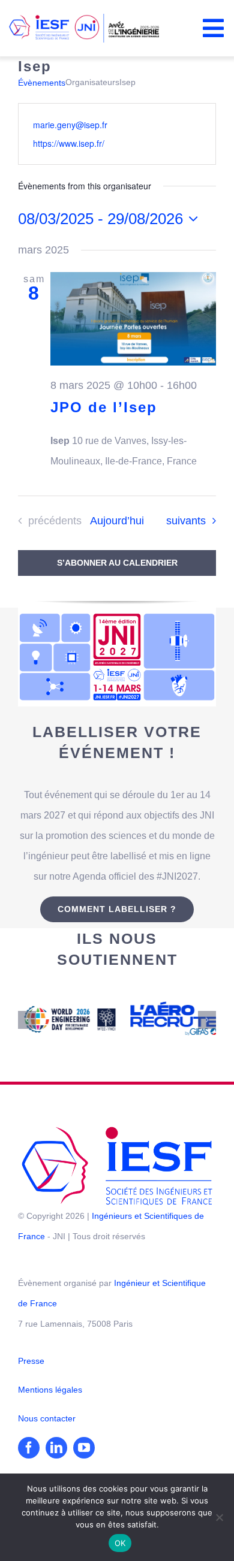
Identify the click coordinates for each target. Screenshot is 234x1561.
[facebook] (29, 1424)
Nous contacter (47, 1395)
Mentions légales (50, 1366)
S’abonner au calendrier (117, 562)
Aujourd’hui (117, 521)
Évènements (41, 82)
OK (120, 1543)
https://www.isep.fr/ (68, 143)
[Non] (219, 1517)
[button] (27, 1008)
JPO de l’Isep (103, 407)
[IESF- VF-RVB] (117, 1108)
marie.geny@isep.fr (70, 125)
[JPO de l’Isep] (133, 318)
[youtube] (84, 1424)
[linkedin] (56, 1424)
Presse (31, 1337)
